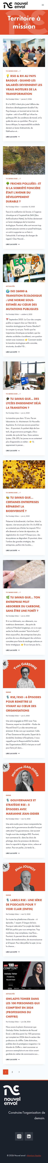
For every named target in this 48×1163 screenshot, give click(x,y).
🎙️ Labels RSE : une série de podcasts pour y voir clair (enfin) (24, 904)
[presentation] (24, 53)
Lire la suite (13, 137)
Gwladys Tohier (13, 99)
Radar (8, 692)
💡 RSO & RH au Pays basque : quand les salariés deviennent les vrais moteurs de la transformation (24, 85)
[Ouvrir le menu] (42, 5)
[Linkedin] (29, 1136)
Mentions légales (34, 1155)
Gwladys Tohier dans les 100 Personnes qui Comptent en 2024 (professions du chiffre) (23, 1007)
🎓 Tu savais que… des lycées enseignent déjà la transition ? (23, 403)
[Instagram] (19, 1136)
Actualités (10, 286)
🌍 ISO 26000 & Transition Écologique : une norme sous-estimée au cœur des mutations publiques (24, 300)
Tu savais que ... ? (13, 71)
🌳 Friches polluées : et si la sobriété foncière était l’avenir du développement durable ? (23, 192)
